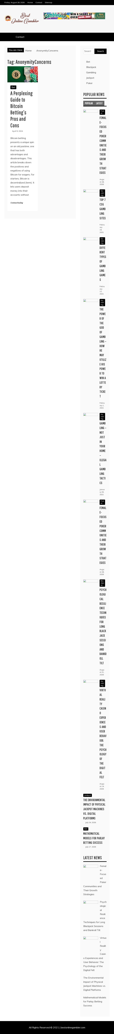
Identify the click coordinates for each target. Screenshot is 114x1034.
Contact (38, 2)
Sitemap (48, 2)
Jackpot (90, 77)
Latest (99, 103)
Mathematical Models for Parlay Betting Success (94, 838)
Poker (89, 83)
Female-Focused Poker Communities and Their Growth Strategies (103, 145)
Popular (89, 103)
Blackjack (91, 67)
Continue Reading (16, 203)
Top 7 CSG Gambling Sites (103, 209)
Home (30, 2)
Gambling (91, 72)
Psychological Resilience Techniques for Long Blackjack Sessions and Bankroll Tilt (103, 626)
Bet (13, 87)
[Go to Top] (110, 1030)
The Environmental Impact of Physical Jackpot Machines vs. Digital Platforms (94, 809)
